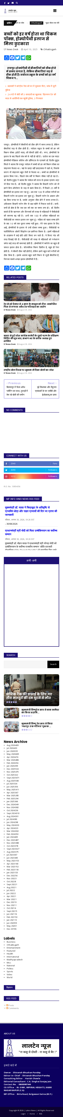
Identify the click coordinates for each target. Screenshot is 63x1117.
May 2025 (13, 789)
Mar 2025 (13, 795)
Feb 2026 (12, 763)
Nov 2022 (12, 878)
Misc (9, 962)
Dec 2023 (13, 840)
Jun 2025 (12, 786)
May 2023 (13, 860)
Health (10, 953)
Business (11, 941)
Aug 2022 (11, 887)
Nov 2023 (13, 843)
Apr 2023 (12, 863)
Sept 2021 (12, 911)
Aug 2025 (13, 780)
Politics (10, 968)
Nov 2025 (13, 771)
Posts (11, 1005)
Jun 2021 (12, 914)
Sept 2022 (12, 884)
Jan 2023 (12, 872)
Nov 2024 (13, 807)
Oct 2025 (12, 774)
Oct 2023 (12, 846)
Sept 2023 (13, 848)
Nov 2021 (12, 905)
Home (32, 1114)
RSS (40, 1114)
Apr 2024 (12, 828)
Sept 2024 (13, 813)
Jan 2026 (12, 765)
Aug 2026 (13, 745)
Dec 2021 (11, 902)
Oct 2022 (11, 881)
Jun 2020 (12, 923)
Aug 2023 (13, 851)
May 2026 (13, 754)
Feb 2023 (12, 869)
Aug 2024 (13, 816)
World (9, 977)
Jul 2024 (12, 819)
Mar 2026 (13, 760)
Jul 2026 (12, 748)
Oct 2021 (11, 908)
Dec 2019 (11, 929)
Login (23, 1114)
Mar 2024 (13, 831)
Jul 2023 (12, 854)
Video (9, 974)
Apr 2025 (12, 792)
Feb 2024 (12, 834)
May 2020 (12, 925)
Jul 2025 (12, 783)
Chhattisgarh (24, 23)
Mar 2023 (13, 866)
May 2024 (13, 825)
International (13, 956)
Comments (13, 1008)
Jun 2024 (12, 822)
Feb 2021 (12, 917)
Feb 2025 (12, 798)
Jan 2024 (12, 837)
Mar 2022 (12, 899)
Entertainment (13, 947)
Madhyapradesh (15, 959)
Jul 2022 (11, 890)
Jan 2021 (12, 920)
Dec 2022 (12, 875)
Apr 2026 (12, 757)
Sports (10, 971)
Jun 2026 (12, 751)
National (11, 965)
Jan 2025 (12, 801)
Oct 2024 (12, 810)
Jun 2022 (11, 893)
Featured (11, 950)
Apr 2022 (11, 896)
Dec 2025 (13, 769)
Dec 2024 (13, 804)
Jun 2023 (12, 857)
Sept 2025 (13, 777)
